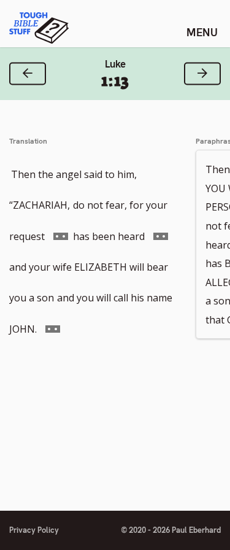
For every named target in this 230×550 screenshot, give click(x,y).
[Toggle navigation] (202, 32)
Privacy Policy (34, 530)
